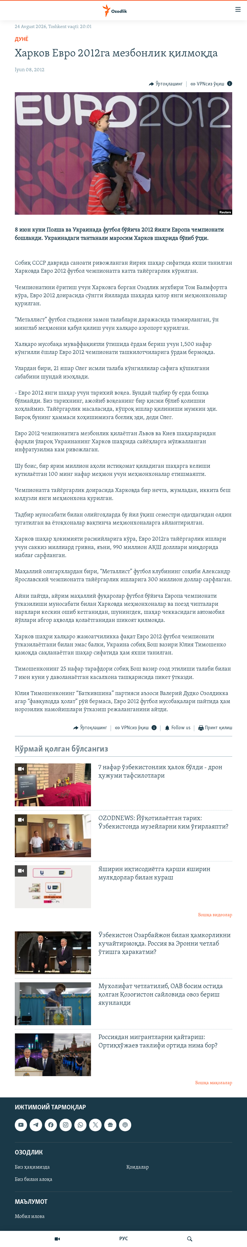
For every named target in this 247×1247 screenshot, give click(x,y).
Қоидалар (137, 1167)
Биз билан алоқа (33, 1179)
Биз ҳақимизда (32, 1167)
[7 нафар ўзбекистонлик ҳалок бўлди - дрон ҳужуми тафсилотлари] (53, 784)
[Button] (166, 84)
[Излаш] (189, 1239)
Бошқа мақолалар (213, 1083)
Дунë (21, 40)
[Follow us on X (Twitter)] (95, 1125)
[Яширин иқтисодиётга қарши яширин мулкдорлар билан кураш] (53, 886)
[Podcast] (125, 1125)
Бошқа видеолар (215, 915)
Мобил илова (30, 1217)
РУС (123, 1239)
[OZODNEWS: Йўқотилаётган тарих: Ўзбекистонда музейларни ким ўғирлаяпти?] (53, 835)
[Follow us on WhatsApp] (80, 1125)
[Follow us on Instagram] (65, 1125)
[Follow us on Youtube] (21, 1125)
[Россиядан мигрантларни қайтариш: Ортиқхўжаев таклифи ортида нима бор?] (53, 1054)
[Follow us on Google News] (110, 1125)
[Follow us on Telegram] (36, 1125)
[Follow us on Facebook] (51, 1125)
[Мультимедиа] (57, 1239)
